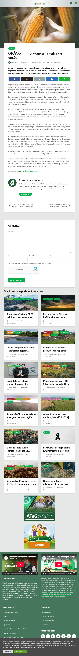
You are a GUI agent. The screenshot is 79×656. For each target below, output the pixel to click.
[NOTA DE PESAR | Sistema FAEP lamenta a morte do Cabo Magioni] (58, 436)
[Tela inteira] (36, 573)
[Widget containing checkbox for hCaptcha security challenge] (23, 269)
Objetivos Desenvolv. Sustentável (14, 629)
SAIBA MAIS (41, 647)
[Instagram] (43, 636)
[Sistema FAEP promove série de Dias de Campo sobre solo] (21, 470)
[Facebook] (48, 636)
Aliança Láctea (46, 612)
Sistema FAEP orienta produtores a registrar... (55, 349)
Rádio (59, 399)
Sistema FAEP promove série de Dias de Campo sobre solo (21, 482)
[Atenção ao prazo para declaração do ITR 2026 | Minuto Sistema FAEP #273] (58, 403)
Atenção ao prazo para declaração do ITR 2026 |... (56, 416)
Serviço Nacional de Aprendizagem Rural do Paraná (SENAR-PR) (19, 590)
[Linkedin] (53, 636)
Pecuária (10, 332)
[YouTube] (58, 636)
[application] (20, 564)
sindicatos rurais (30, 591)
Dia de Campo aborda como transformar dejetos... (20, 349)
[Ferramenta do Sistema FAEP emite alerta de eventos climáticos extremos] (58, 303)
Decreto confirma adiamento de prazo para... (56, 482)
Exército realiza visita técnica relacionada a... (18, 449)
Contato (6, 616)
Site (51, 256)
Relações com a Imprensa (18, 62)
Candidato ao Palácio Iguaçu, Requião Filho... (18, 382)
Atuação (10, 299)
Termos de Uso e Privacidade (13, 637)
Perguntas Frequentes (10, 612)
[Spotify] (74, 636)
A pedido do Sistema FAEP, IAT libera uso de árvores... (20, 316)
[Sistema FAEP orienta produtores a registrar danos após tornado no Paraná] (58, 336)
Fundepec (45, 625)
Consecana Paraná (48, 616)
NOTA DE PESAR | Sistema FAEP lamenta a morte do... (56, 449)
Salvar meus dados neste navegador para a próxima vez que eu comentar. (31, 263)
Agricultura (47, 332)
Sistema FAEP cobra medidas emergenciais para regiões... (21, 416)
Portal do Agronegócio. (29, 171)
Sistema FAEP (33, 585)
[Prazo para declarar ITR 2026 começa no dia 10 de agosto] (58, 370)
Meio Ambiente (19, 299)
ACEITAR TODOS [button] (21, 651)
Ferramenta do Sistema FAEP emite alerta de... (55, 316)
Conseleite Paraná (48, 620)
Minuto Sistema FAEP (49, 399)
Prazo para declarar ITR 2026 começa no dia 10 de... (57, 382)
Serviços (11, 48)
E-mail (31, 256)
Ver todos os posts (25, 194)
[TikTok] (63, 636)
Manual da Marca (9, 620)
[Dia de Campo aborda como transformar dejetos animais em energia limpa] (21, 336)
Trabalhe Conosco (9, 633)
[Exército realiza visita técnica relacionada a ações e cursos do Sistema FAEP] (21, 436)
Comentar (47, 62)
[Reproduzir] (5, 573)
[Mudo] (32, 573)
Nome (10, 256)
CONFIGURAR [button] (8, 651)
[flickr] (68, 636)
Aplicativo (6, 625)
